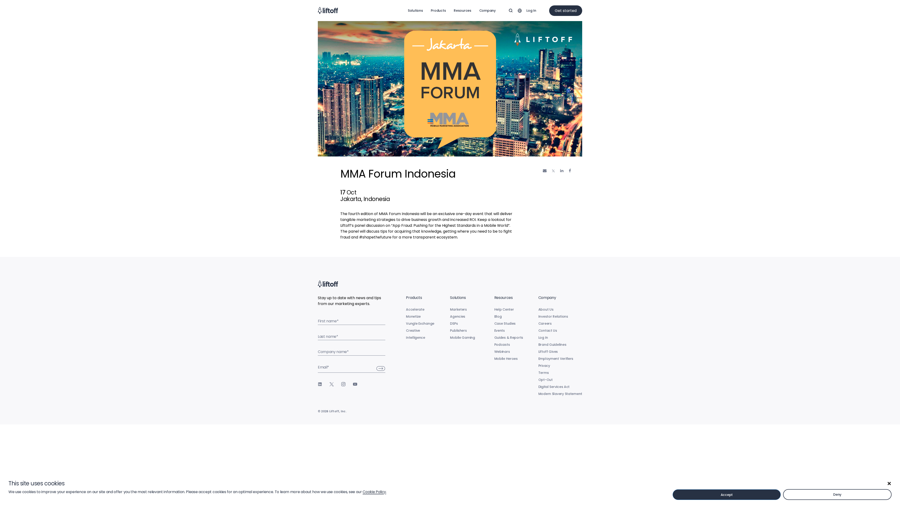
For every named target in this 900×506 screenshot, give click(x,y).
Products (438, 10)
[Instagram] (343, 384)
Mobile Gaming (462, 337)
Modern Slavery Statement (560, 393)
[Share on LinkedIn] (561, 171)
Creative (413, 330)
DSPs (454, 323)
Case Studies (505, 323)
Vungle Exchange (420, 323)
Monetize (413, 316)
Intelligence (415, 337)
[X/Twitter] (332, 384)
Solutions (415, 10)
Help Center (504, 309)
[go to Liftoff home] (328, 10)
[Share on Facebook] (570, 171)
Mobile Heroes (506, 358)
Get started (566, 10)
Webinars (502, 351)
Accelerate (415, 309)
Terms (543, 372)
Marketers (458, 309)
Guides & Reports (508, 337)
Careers (545, 323)
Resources (462, 10)
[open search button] (511, 10)
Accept (727, 494)
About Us (546, 309)
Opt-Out (545, 379)
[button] (889, 483)
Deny (837, 494)
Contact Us (547, 330)
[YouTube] (355, 384)
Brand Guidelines (552, 344)
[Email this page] (545, 171)
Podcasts (502, 344)
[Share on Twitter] (553, 171)
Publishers (458, 330)
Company (487, 10)
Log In (531, 10)
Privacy (544, 365)
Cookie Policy (374, 492)
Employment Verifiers (555, 358)
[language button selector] (520, 10)
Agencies (457, 316)
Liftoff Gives (548, 351)
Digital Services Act (554, 386)
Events (499, 330)
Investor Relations (553, 316)
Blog (498, 316)
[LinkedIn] (320, 384)
